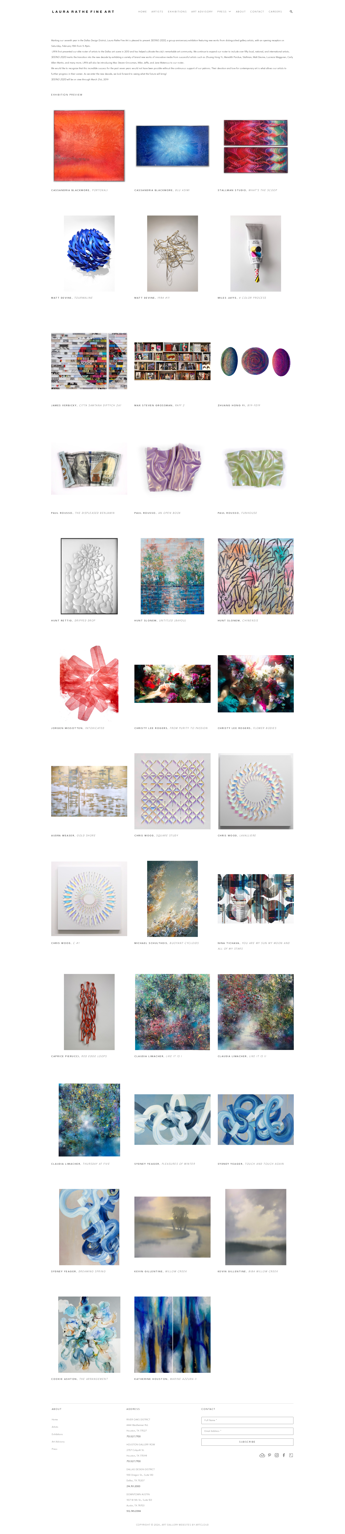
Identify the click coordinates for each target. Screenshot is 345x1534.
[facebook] (284, 1455)
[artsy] (291, 1455)
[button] (224, 12)
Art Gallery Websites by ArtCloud (185, 1525)
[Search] (291, 11)
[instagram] (276, 1455)
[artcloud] (262, 1455)
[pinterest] (269, 1455)
